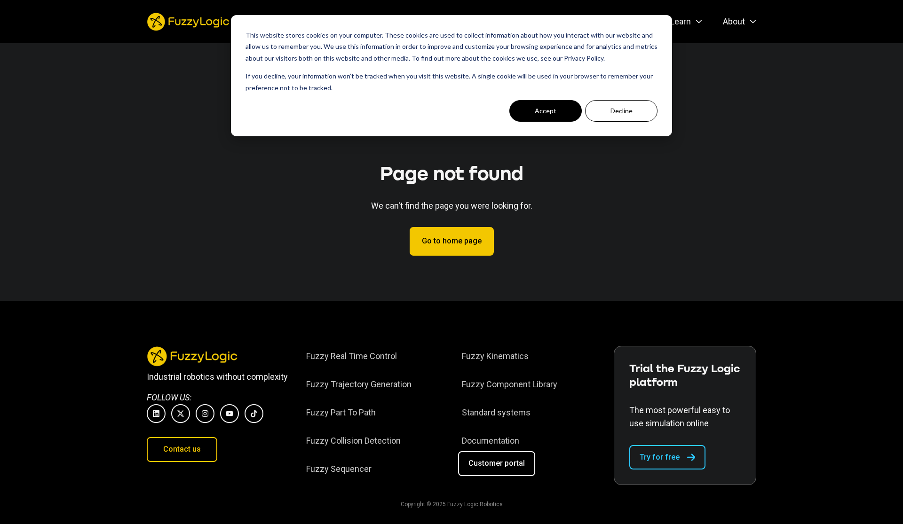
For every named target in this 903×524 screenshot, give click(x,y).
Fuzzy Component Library (509, 384)
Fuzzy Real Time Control (351, 356)
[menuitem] (683, 21)
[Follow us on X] (180, 413)
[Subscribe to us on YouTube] (229, 413)
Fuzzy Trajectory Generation (359, 384)
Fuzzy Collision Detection (353, 441)
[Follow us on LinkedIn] (156, 413)
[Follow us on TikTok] (254, 413)
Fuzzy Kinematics (495, 356)
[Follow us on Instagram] (205, 413)
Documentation (490, 441)
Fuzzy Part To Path (341, 412)
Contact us (182, 449)
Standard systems (496, 412)
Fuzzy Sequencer (339, 469)
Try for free (660, 457)
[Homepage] (189, 21)
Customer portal (496, 463)
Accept (545, 111)
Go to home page (452, 240)
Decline (621, 111)
